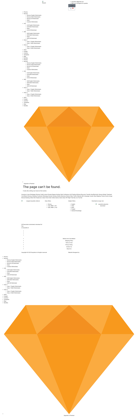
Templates (26, 54)
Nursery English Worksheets (34, 15)
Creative (26, 53)
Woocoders (83, 252)
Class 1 (26, 40)
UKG (25, 31)
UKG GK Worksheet (32, 38)
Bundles (26, 58)
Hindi (28, 20)
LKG (25, 23)
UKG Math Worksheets (33, 35)
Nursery (26, 13)
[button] (71, 5)
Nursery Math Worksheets (33, 17)
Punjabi (26, 51)
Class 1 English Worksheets (34, 41)
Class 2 (26, 44)
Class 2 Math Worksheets (33, 48)
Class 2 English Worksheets (34, 46)
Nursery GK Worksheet (33, 18)
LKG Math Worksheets (32, 26)
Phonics (26, 12)
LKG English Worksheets (33, 25)
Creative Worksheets (32, 21)
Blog (25, 56)
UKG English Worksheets (33, 33)
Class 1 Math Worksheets (33, 43)
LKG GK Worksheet (32, 30)
